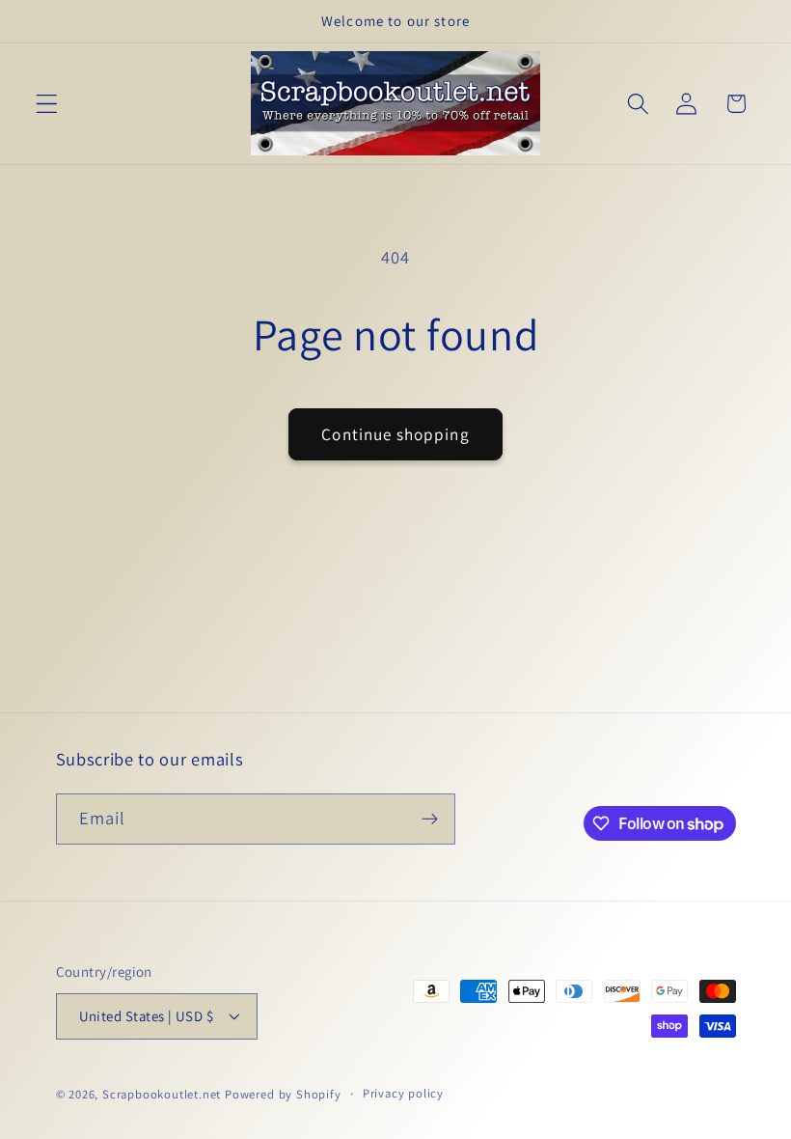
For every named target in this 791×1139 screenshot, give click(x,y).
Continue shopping (395, 434)
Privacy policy (403, 1093)
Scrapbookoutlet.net (161, 1094)
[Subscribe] (429, 819)
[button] (46, 103)
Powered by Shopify (283, 1094)
